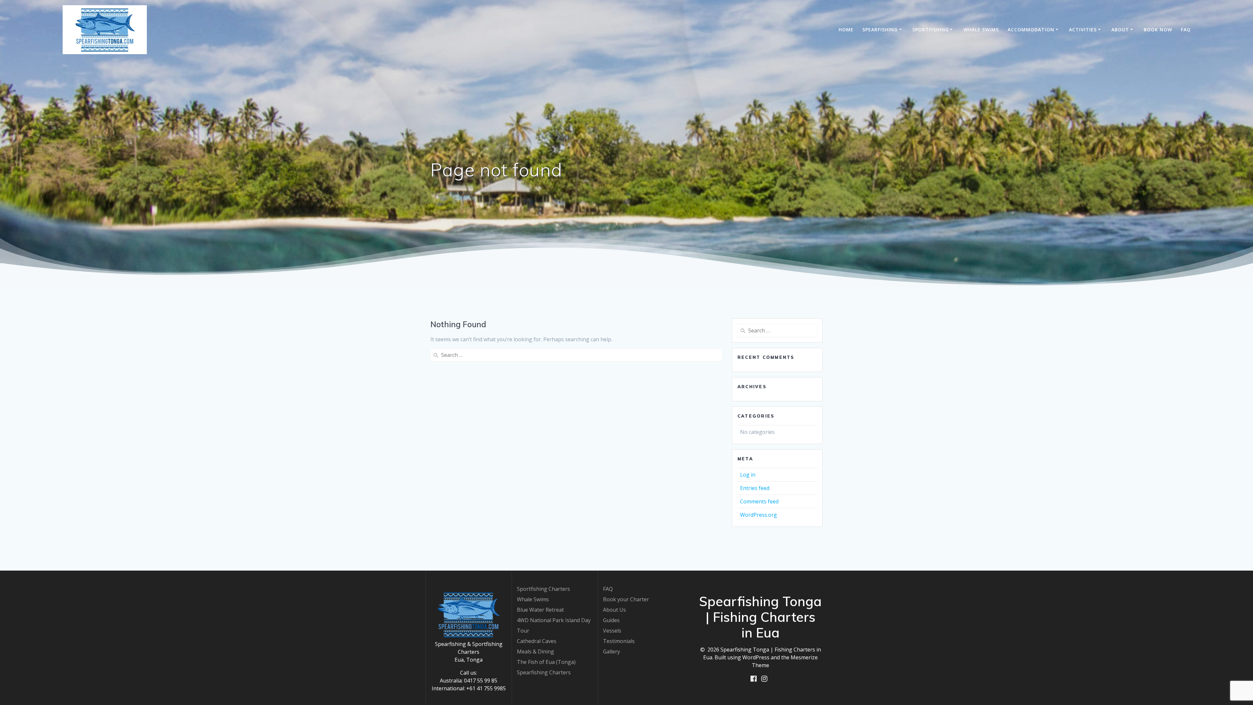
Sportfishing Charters (543, 588)
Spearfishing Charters (544, 672)
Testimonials (619, 641)
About (1120, 29)
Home (846, 29)
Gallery (611, 651)
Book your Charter (626, 599)
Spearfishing (880, 29)
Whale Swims (981, 29)
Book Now (1158, 29)
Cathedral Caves (536, 641)
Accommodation (1031, 29)
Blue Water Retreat (540, 609)
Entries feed (754, 488)
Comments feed (759, 501)
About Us (614, 609)
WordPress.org (758, 514)
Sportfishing (930, 29)
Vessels (612, 630)
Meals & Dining (535, 651)
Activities (1083, 29)
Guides (611, 620)
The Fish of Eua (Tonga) (546, 662)
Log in (747, 474)
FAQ (1186, 29)
